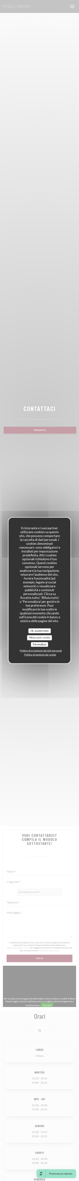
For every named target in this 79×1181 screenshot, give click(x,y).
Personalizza (39, 644)
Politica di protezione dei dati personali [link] (41, 650)
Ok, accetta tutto (39, 630)
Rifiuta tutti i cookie (39, 637)
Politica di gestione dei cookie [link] (40, 654)
